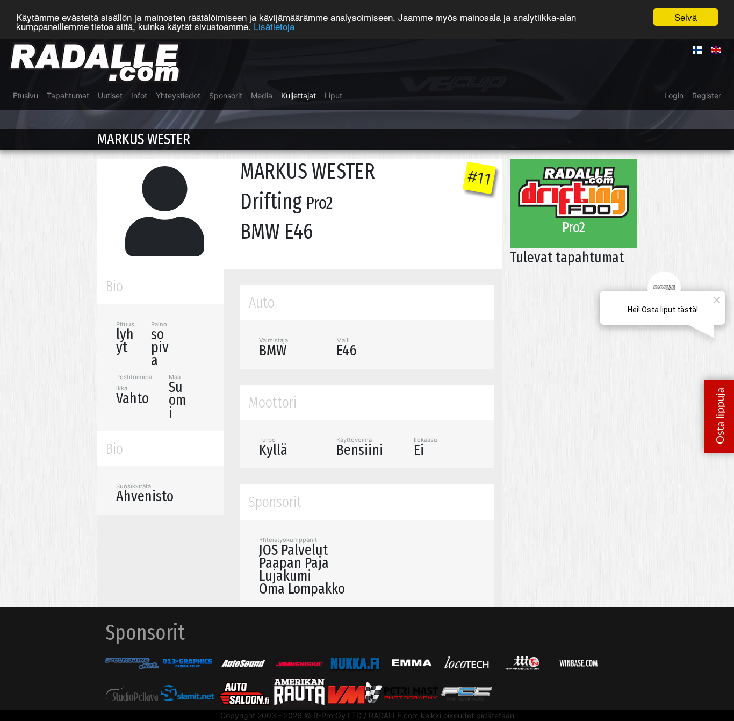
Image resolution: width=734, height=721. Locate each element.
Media (261, 95)
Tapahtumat (68, 95)
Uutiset (110, 95)
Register (706, 95)
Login (673, 95)
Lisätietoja (274, 26)
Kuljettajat (298, 95)
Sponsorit (225, 95)
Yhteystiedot (178, 95)
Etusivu (25, 95)
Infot (139, 95)
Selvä (685, 17)
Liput (333, 95)
